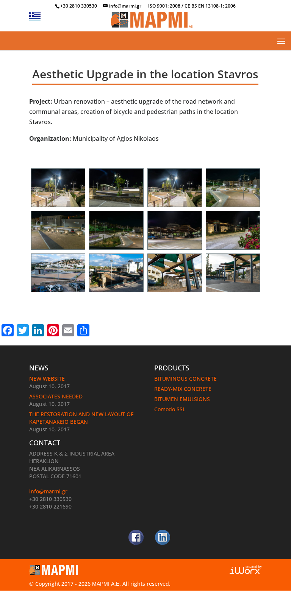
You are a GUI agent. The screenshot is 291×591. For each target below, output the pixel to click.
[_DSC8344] (58, 250)
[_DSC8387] (58, 292)
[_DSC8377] (233, 250)
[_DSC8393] (116, 292)
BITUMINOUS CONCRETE (185, 378)
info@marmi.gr (48, 491)
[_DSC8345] (116, 250)
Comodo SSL (169, 409)
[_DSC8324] (116, 207)
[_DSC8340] (233, 207)
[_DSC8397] (174, 292)
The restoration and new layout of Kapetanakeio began (81, 418)
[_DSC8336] (58, 207)
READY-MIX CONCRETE (182, 388)
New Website (47, 378)
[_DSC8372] (174, 250)
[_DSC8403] (233, 292)
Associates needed (56, 396)
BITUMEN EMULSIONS (182, 399)
